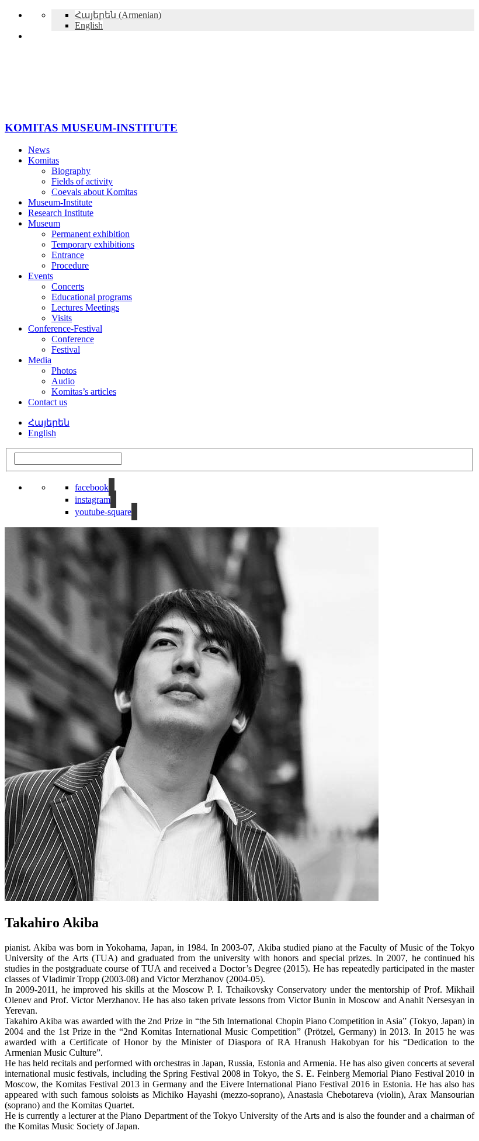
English (42, 433)
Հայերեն (49, 422)
